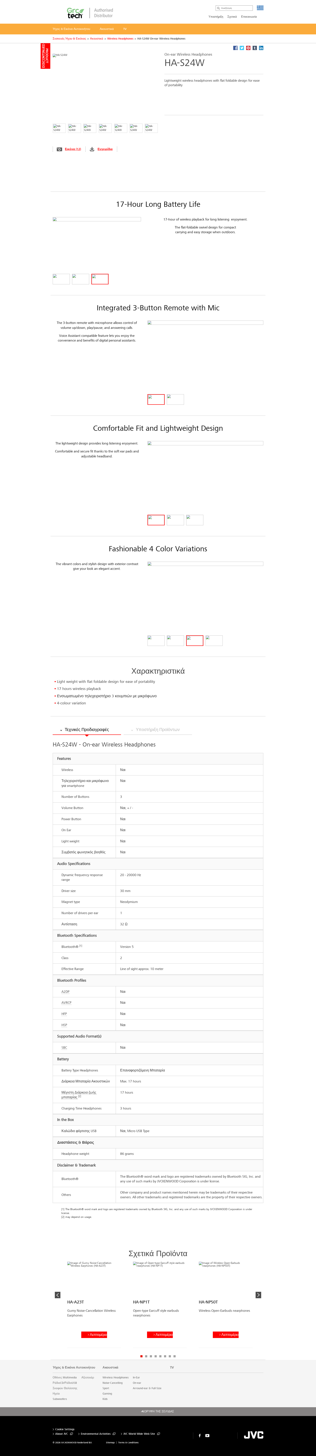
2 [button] (146, 1356)
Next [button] (258, 1295)
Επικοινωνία (249, 16)
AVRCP (66, 1003)
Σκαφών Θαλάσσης (65, 1388)
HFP (64, 1014)
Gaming (107, 1393)
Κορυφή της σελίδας (158, 1411)
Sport (106, 1388)
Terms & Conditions (128, 1442)
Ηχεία (56, 1393)
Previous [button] (57, 1295)
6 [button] (165, 1356)
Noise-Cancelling (113, 1383)
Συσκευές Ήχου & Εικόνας (69, 38)
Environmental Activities (95, 1434)
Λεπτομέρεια (98, 1335)
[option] (94, 1306)
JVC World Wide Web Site (139, 1434)
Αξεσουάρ (87, 1377)
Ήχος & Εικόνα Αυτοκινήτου (74, 1367)
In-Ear (136, 1377)
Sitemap (110, 1442)
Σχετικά (232, 16)
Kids (105, 1399)
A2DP (65, 992)
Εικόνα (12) (73, 149)
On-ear (137, 1383)
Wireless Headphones (120, 38)
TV (172, 1367)
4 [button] (156, 1356)
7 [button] (170, 1356)
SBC (64, 1047)
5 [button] (160, 1356)
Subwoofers (60, 1399)
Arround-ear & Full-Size (147, 1388)
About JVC (61, 1434)
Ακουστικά (96, 38)
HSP (64, 1025)
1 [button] (141, 1356)
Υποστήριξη (216, 16)
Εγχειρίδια (105, 149)
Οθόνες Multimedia (65, 1377)
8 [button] (174, 1356)
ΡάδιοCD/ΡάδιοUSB (65, 1383)
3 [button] (151, 1356)
